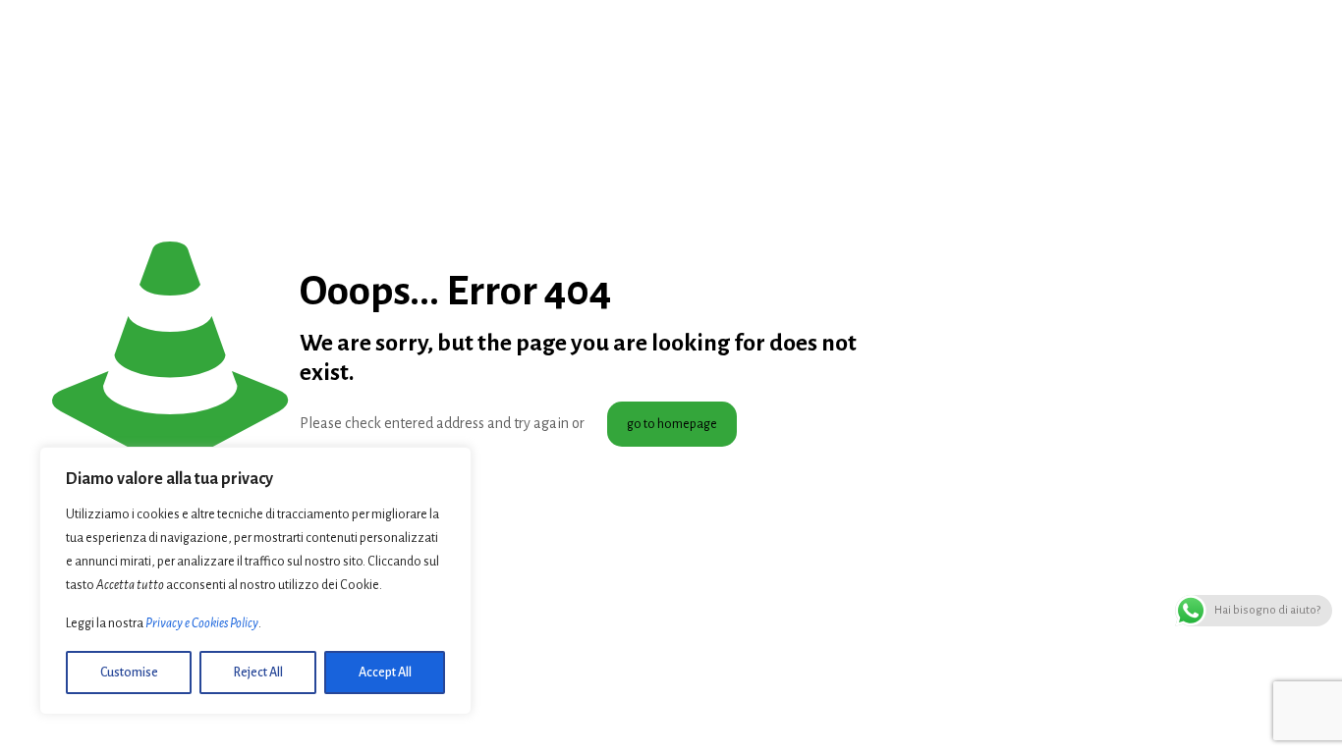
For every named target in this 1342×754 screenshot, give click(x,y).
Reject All (258, 672)
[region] (255, 581)
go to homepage (672, 424)
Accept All (385, 672)
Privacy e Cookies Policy (201, 623)
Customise (129, 672)
